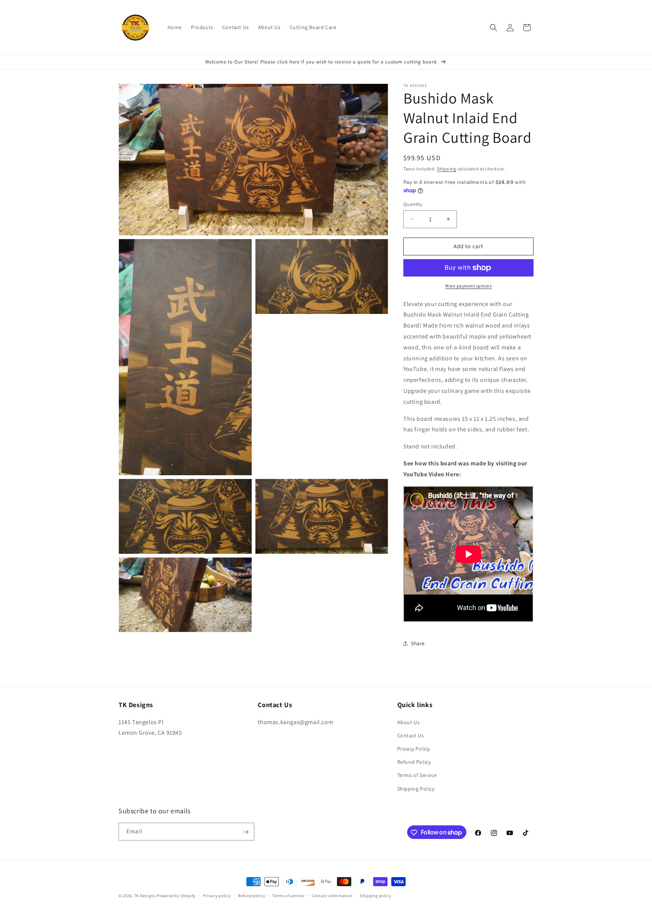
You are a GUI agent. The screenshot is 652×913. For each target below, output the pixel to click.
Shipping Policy (416, 788)
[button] (493, 27)
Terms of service (288, 895)
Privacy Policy (413, 748)
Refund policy (251, 895)
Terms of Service (417, 775)
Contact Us (410, 735)
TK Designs (145, 895)
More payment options (468, 286)
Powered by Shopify (176, 895)
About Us (408, 721)
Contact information (332, 895)
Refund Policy (414, 762)
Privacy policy (217, 895)
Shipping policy (375, 895)
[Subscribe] (245, 832)
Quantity (412, 204)
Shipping (446, 168)
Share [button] (418, 643)
